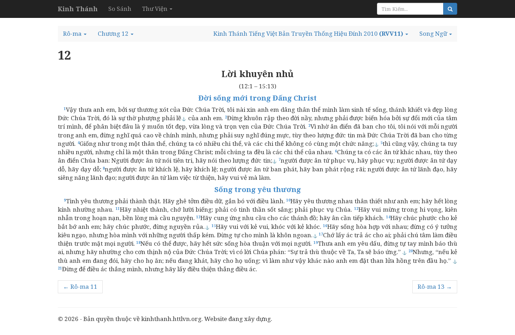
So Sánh (119, 9)
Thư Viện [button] (155, 9)
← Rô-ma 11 (80, 286)
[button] (75, 33)
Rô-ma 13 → (435, 286)
